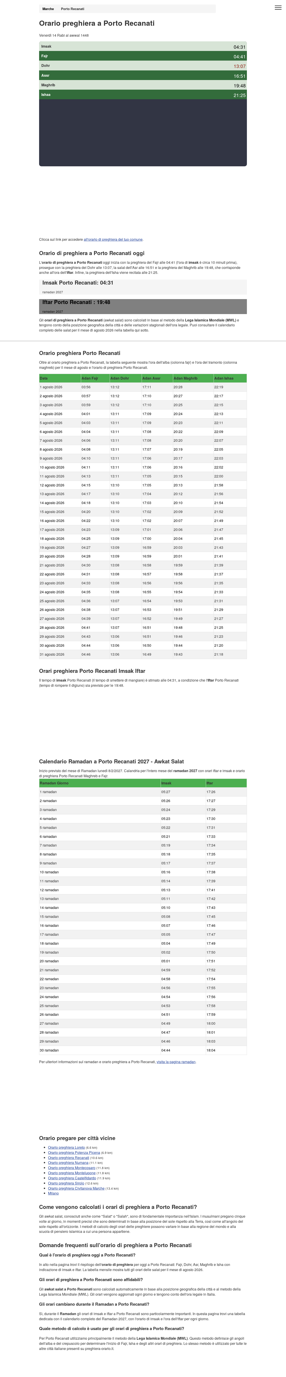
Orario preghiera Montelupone (72, 1172)
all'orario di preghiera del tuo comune (113, 239)
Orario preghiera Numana (68, 1162)
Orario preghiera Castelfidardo (72, 1178)
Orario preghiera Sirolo (66, 1182)
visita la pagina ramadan (176, 1061)
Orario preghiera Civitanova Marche (76, 1188)
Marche (48, 8)
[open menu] (278, 8)
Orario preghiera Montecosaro (71, 1167)
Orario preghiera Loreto (66, 1147)
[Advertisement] (143, 132)
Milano (53, 1193)
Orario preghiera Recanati (68, 1157)
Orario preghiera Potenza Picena (74, 1152)
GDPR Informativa (53, 1370)
